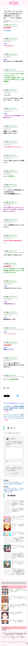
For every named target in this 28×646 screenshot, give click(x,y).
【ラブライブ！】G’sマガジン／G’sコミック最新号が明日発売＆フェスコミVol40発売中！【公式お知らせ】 (17, 503)
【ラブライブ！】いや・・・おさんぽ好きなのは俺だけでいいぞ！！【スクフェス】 (14, 490)
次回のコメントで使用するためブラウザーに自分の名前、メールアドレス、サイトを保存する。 (14, 469)
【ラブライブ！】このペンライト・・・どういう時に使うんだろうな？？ (18, 598)
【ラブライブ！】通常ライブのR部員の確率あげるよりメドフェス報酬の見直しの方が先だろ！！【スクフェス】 (17, 556)
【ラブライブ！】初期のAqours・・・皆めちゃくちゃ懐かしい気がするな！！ (17, 590)
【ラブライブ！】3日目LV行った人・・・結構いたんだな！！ (17, 526)
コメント (8, 446)
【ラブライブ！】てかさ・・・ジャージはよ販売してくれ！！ (17, 547)
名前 (7, 461)
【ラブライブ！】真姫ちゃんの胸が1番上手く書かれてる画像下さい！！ (17, 510)
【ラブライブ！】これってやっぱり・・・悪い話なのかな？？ (17, 534)
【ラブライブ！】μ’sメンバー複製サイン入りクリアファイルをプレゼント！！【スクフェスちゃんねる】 (14, 416)
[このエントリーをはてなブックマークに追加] (17, 395)
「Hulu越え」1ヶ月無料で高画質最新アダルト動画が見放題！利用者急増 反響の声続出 (14, 408)
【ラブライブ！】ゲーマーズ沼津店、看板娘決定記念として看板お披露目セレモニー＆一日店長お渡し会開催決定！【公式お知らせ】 (17, 571)
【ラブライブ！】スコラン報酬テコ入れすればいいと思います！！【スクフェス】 (18, 606)
